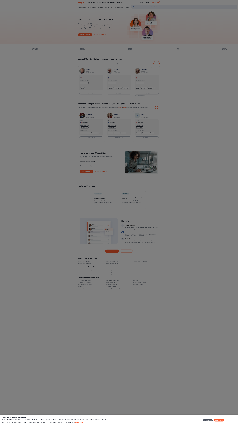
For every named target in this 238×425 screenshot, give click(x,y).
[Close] (236, 419)
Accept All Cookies (219, 420)
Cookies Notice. (79, 422)
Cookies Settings (208, 420)
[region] (119, 420)
